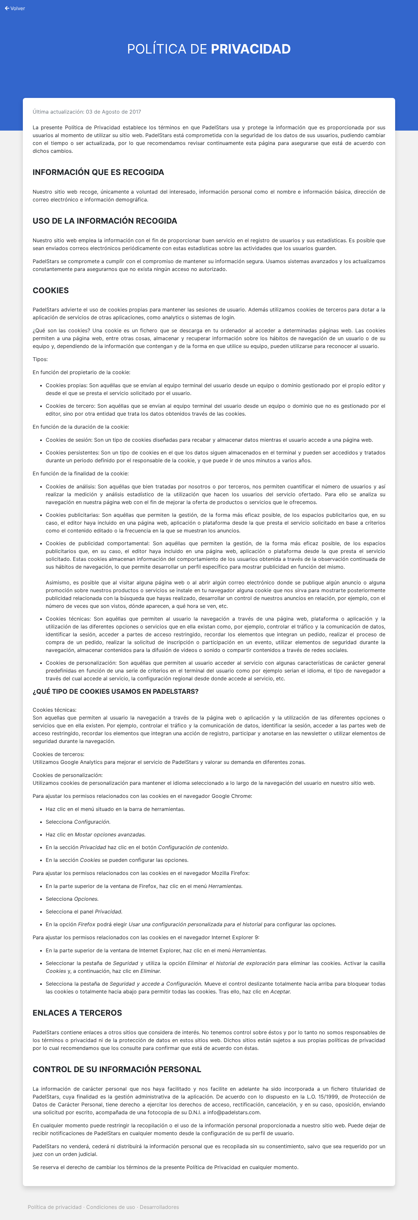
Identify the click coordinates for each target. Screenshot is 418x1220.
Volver (17, 8)
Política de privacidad (55, 1207)
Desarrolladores (159, 1207)
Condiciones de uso (110, 1207)
